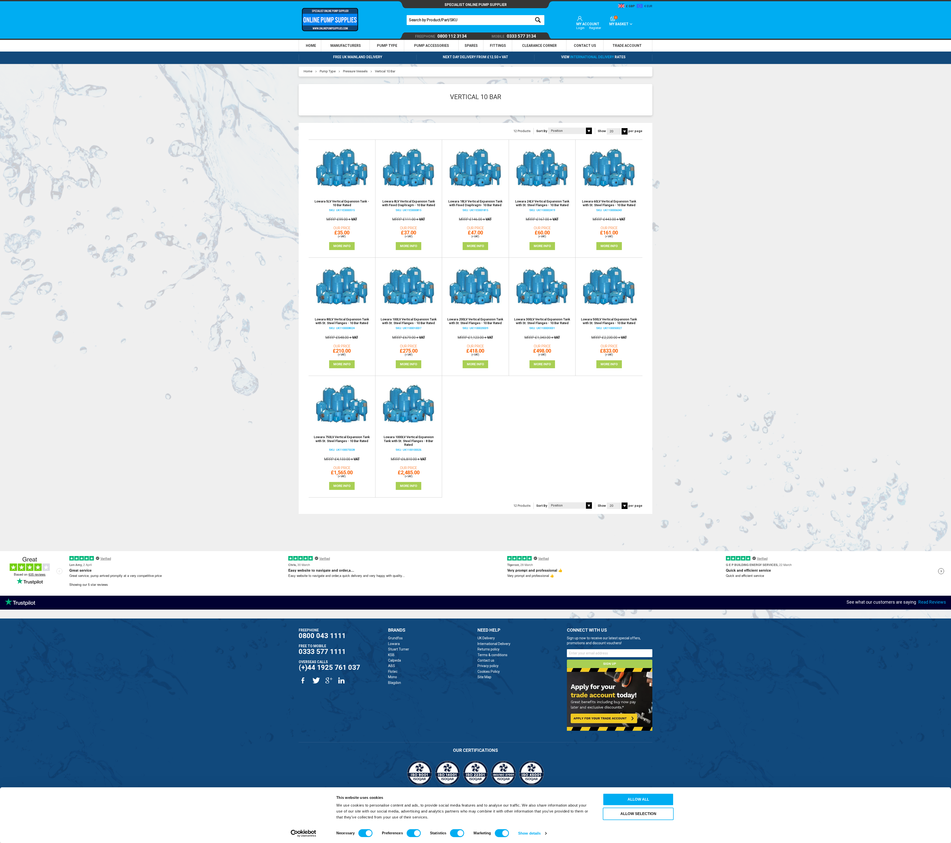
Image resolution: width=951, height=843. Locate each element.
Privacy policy (488, 666)
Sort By (541, 131)
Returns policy (488, 649)
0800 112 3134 (441, 36)
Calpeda (394, 660)
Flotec (392, 672)
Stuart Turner (398, 649)
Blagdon (394, 683)
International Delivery (592, 57)
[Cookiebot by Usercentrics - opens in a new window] (303, 833)
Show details (529, 833)
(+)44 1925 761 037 (329, 667)
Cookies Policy (488, 672)
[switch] (414, 833)
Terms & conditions (492, 655)
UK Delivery (486, 638)
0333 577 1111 (322, 651)
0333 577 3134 (514, 36)
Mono (392, 677)
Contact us (485, 660)
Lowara (394, 644)
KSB (391, 655)
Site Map (484, 677)
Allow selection (638, 814)
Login (580, 28)
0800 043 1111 (322, 636)
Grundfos (395, 638)
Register (595, 28)
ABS (391, 666)
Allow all (638, 799)
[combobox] (475, 20)
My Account (587, 24)
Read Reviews (932, 602)
